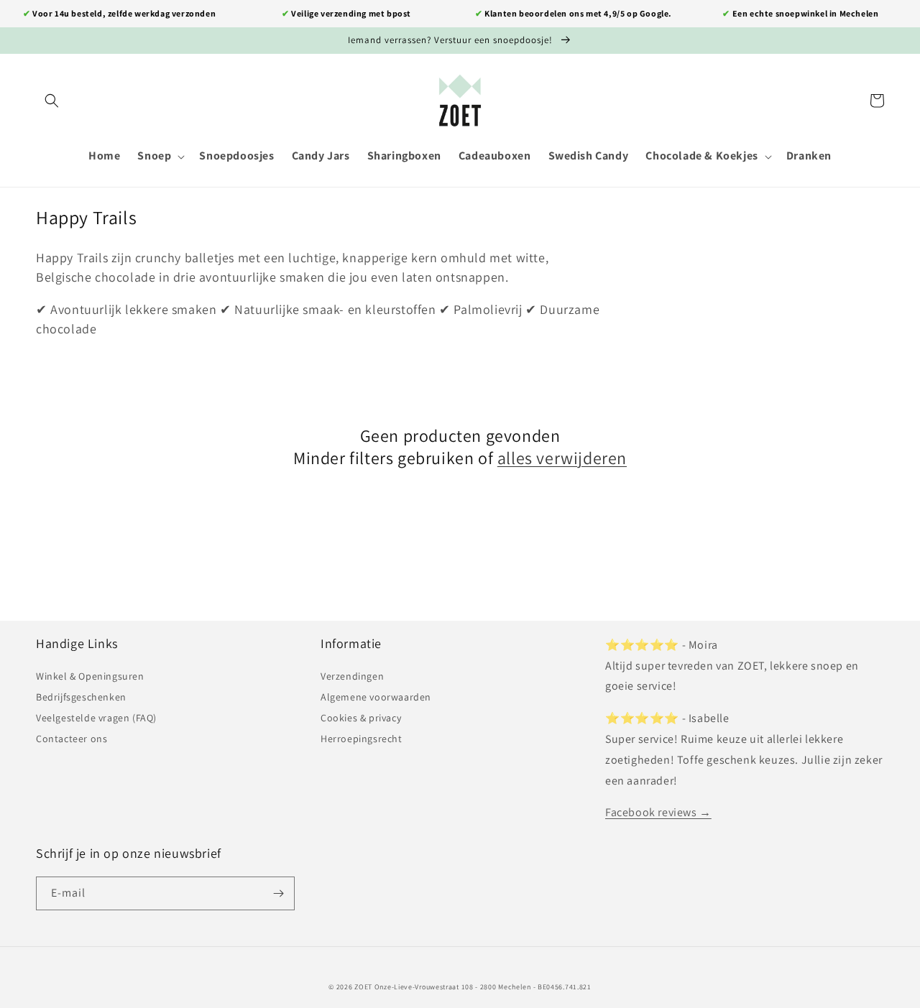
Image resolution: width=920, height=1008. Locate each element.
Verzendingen (352, 676)
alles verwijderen (562, 458)
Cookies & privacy (361, 717)
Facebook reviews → (658, 812)
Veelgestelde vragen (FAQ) (96, 717)
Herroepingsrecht (361, 738)
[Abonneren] (278, 893)
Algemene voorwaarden (376, 696)
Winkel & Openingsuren (90, 676)
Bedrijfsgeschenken (81, 696)
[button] (52, 100)
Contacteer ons (71, 738)
